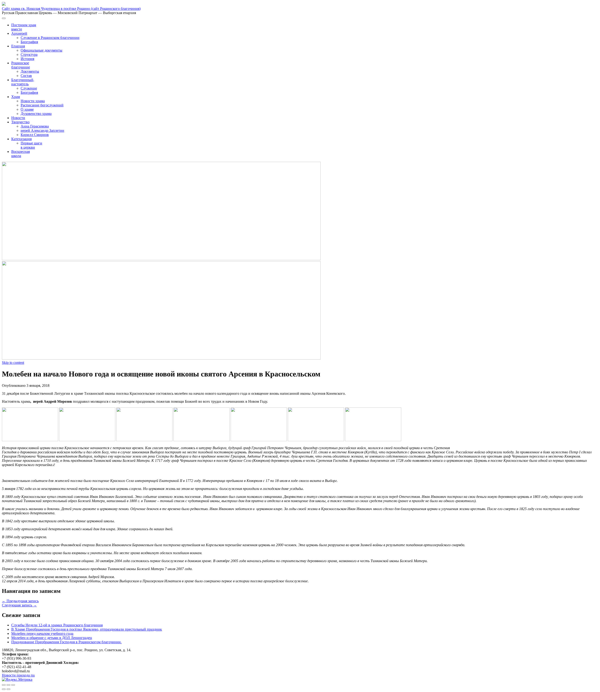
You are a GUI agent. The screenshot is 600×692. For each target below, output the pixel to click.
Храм (15, 97)
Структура (29, 54)
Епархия (18, 46)
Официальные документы (41, 50)
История (27, 59)
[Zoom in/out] (13, 685)
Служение (29, 88)
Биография (29, 42)
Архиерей (19, 33)
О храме (27, 109)
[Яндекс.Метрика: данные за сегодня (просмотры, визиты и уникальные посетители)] (17, 679)
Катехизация (21, 139)
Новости (18, 118)
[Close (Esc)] (4, 685)
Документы (30, 71)
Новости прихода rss (18, 675)
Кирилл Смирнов (35, 135)
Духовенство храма (36, 114)
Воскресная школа (20, 154)
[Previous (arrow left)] (4, 689)
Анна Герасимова (35, 126)
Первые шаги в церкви (31, 145)
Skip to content (13, 363)
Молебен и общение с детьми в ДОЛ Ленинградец (51, 638)
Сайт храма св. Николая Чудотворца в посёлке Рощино (71, 9)
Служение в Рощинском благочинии (50, 38)
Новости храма (33, 101)
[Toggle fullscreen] (8, 685)
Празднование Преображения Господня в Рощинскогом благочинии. (66, 642)
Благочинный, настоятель (22, 82)
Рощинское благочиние (20, 65)
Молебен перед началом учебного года (42, 634)
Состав (26, 76)
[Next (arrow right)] (8, 689)
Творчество (20, 122)
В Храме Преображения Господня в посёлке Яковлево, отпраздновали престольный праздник (86, 629)
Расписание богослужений (42, 105)
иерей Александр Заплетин (42, 130)
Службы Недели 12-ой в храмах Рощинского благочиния (57, 625)
